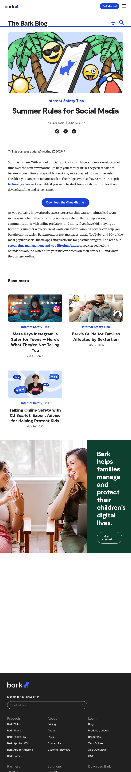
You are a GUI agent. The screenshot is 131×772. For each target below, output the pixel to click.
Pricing (52, 724)
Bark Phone (14, 730)
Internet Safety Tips (65, 100)
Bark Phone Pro (16, 736)
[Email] (74, 131)
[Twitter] (65, 131)
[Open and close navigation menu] (123, 6)
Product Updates (98, 730)
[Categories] (112, 22)
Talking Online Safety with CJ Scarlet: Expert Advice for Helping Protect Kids (35, 415)
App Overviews (97, 749)
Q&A (90, 756)
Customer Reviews (59, 749)
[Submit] (82, 705)
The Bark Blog (28, 23)
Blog (91, 724)
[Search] (121, 22)
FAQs (51, 736)
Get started (109, 6)
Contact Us (54, 743)
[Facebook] (57, 131)
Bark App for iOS (17, 743)
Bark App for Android (20, 749)
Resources (94, 736)
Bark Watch (14, 724)
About (51, 730)
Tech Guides (95, 743)
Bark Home (14, 756)
